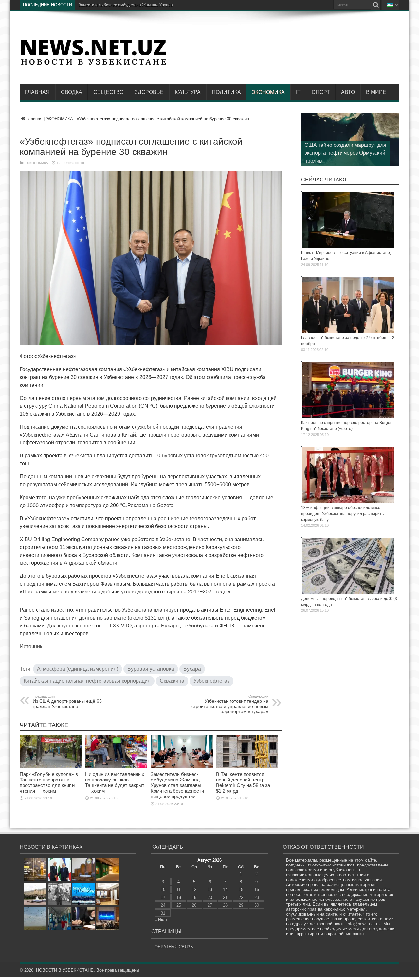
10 (163, 889)
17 (163, 897)
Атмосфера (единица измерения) (77, 669)
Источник (31, 646)
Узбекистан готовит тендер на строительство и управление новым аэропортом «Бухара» (229, 704)
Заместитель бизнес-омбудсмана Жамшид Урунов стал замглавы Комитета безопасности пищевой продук (178, 5)
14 (225, 889)
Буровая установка (150, 669)
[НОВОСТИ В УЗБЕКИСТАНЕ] (93, 64)
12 (194, 889)
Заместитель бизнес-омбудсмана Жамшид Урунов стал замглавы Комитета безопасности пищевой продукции (177, 785)
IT (298, 92)
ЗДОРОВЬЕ (149, 92)
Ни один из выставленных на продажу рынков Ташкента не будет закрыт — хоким (114, 782)
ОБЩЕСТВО (108, 92)
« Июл (161, 919)
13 (210, 889)
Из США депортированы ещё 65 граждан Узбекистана (67, 701)
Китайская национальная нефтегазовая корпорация (87, 681)
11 (178, 889)
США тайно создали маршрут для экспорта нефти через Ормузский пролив (345, 152)
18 (178, 897)
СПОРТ (321, 92)
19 (194, 897)
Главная (37, 92)
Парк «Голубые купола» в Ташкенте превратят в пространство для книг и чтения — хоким (49, 782)
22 (241, 897)
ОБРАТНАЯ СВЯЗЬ (174, 946)
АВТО (348, 92)
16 (256, 889)
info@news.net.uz (364, 923)
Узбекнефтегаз (211, 681)
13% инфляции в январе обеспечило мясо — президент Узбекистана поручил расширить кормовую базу (343, 514)
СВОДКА (71, 92)
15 (241, 889)
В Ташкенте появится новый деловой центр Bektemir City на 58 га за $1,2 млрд (243, 782)
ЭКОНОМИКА (268, 92)
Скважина (172, 681)
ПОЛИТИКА (226, 92)
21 (225, 897)
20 (210, 897)
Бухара (192, 669)
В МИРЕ (376, 92)
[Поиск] (376, 5)
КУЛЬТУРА (188, 92)
